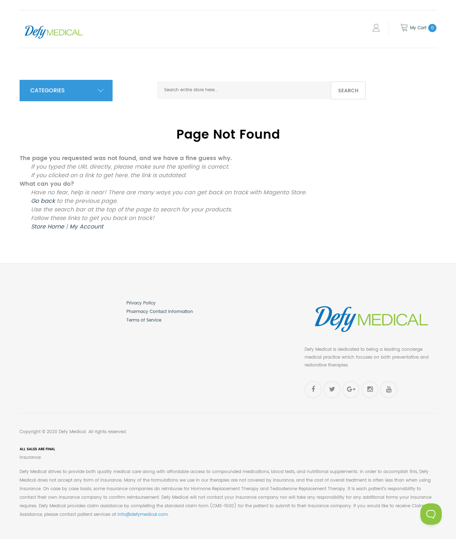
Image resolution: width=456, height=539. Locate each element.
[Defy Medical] (53, 25)
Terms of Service (143, 320)
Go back (43, 201)
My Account (86, 226)
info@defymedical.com (143, 514)
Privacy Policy (141, 303)
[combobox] (244, 90)
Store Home (47, 226)
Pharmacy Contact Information (159, 311)
